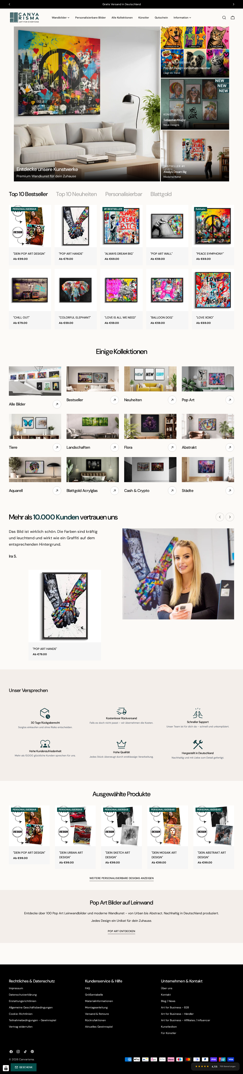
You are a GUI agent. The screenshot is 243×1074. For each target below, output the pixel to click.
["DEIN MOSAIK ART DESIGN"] (167, 825)
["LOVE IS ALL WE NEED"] (121, 290)
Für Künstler (168, 1033)
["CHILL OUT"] (30, 290)
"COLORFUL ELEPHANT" (75, 317)
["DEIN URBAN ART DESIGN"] (75, 825)
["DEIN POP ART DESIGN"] (30, 226)
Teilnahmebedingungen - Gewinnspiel (32, 1020)
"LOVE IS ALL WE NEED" (120, 317)
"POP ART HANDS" (71, 254)
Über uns (166, 988)
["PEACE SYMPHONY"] (213, 226)
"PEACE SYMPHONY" (210, 254)
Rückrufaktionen (95, 1020)
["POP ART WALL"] (167, 226)
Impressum (16, 988)
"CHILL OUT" (21, 317)
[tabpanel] (121, 267)
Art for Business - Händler (177, 1014)
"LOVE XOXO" (205, 317)
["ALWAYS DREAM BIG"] (121, 226)
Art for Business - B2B (175, 1007)
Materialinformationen (99, 1001)
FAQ (87, 988)
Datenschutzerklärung (23, 994)
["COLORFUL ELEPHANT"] (76, 290)
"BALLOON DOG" (161, 317)
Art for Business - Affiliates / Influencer (185, 1020)
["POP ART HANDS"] (76, 226)
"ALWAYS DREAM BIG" (119, 254)
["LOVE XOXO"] (213, 290)
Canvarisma (26, 1059)
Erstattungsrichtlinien (22, 1001)
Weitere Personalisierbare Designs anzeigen (121, 878)
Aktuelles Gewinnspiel (99, 1026)
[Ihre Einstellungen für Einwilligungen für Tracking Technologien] (6, 1068)
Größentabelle (94, 994)
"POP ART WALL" (161, 254)
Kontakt (166, 994)
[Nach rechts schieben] (230, 517)
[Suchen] (224, 17)
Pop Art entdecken (121, 931)
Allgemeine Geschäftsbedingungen (31, 1007)
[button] (23, 1067)
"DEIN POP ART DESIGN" (29, 254)
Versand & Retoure (97, 1014)
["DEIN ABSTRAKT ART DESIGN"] (213, 825)
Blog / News (168, 1001)
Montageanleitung (96, 1007)
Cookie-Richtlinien (21, 1014)
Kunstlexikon (169, 1026)
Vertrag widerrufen (21, 1026)
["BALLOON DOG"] (167, 290)
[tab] (28, 194)
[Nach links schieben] (220, 517)
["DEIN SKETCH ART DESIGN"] (121, 825)
